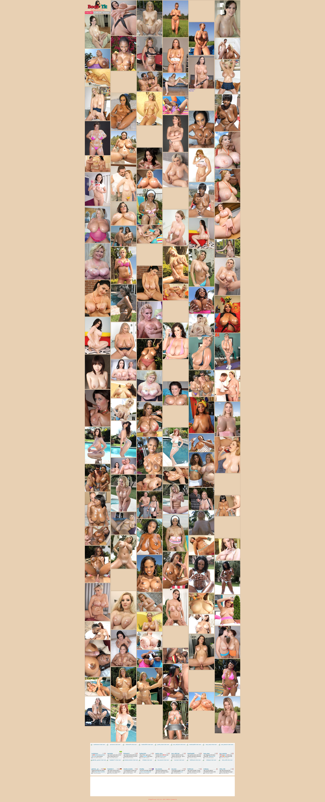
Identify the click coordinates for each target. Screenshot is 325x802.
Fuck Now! (106, 12)
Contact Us (174, 799)
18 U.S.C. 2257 (161, 799)
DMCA (168, 799)
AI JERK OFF (97, 12)
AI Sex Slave (89, 12)
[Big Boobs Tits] (97, 4)
